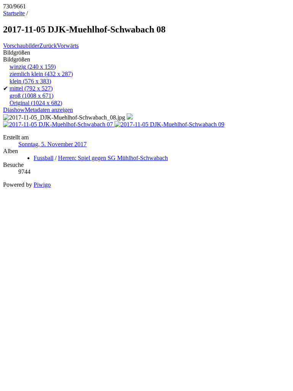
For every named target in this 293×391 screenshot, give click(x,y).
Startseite (14, 13)
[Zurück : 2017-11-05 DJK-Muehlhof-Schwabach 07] (58, 124)
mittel (31, 88)
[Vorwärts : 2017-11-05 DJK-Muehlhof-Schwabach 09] (169, 124)
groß (31, 95)
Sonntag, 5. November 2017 (52, 144)
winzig (33, 66)
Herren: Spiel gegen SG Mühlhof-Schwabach (113, 158)
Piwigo (42, 184)
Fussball (43, 158)
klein (30, 81)
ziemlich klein (41, 74)
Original (36, 103)
